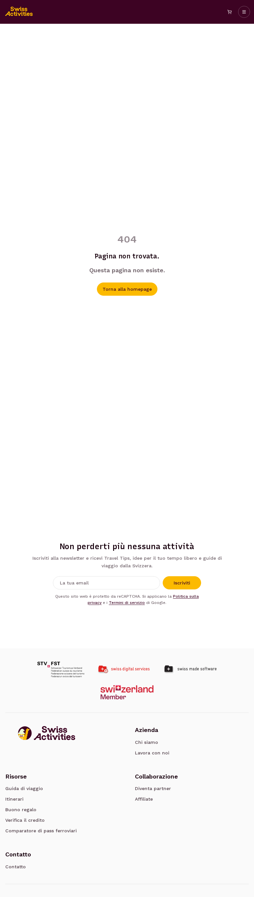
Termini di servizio (127, 602)
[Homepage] (19, 12)
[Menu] (244, 12)
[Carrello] (229, 12)
